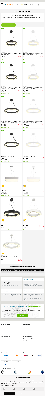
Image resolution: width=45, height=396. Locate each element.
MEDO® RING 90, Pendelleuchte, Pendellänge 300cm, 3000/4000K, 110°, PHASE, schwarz (11, 156)
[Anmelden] (41, 4)
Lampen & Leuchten (4, 7)
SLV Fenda (25, 270)
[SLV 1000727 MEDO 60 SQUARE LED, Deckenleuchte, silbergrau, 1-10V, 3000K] (11, 174)
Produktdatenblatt (7, 253)
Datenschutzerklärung (5, 385)
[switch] (4, 389)
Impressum (25, 351)
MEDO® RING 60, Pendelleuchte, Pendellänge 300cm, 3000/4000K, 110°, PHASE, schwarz (11, 88)
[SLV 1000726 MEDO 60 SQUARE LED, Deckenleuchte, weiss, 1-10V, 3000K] (33, 174)
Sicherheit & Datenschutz (27, 348)
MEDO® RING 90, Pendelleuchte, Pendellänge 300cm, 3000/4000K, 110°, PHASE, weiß (33, 156)
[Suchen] (38, 4)
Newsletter (3, 340)
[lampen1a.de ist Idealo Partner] (42, 372)
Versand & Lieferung (27, 329)
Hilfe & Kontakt (3, 333)
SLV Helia (40, 270)
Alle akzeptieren (9, 393)
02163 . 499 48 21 (7, 282)
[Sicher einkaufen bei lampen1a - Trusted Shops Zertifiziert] (2, 372)
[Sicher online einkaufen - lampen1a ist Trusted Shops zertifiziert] (23, 4)
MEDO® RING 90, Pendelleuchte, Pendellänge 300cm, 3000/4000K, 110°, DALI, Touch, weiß (33, 122)
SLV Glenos (35, 270)
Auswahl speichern (24, 393)
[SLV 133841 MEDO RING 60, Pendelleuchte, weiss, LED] (33, 208)
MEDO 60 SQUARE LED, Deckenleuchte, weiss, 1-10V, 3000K (33, 189)
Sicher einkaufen (4, 329)
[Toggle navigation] (2, 4)
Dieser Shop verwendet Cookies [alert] (22, 377)
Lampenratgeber (4, 346)
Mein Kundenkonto (26, 333)
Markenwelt (3, 331)
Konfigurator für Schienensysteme (7, 344)
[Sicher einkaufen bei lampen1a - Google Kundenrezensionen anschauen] (29, 372)
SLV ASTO (3, 270)
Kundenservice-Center (5, 338)
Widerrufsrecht (26, 342)
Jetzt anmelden (22, 315)
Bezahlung (25, 326)
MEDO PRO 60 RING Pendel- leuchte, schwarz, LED (10, 222)
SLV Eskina (21, 270)
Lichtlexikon (3, 348)
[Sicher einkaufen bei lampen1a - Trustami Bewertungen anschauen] (16, 372)
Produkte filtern (7, 25)
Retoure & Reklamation (27, 331)
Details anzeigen (38, 393)
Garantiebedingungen (27, 340)
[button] (11, 38)
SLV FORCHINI (30, 270)
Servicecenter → (5, 286)
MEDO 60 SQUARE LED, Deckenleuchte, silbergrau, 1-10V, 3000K (11, 189)
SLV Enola (16, 270)
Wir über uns (3, 326)
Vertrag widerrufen (26, 344)
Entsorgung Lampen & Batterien (29, 338)
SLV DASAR (12, 270)
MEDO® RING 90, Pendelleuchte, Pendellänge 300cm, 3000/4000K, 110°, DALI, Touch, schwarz (11, 122)
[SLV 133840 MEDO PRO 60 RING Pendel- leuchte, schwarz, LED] (11, 208)
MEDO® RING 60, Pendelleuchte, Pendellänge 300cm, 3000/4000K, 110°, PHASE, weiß (33, 88)
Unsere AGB (25, 346)
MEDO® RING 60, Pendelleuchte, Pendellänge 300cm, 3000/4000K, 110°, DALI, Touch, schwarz (11, 54)
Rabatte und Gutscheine (5, 342)
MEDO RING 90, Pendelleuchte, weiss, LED (9, 256)
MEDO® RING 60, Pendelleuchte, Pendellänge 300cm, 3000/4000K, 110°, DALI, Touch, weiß (33, 54)
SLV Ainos (7, 270)
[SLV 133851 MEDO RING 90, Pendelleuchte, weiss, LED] (11, 241)
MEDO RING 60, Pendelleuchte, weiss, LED (31, 222)
